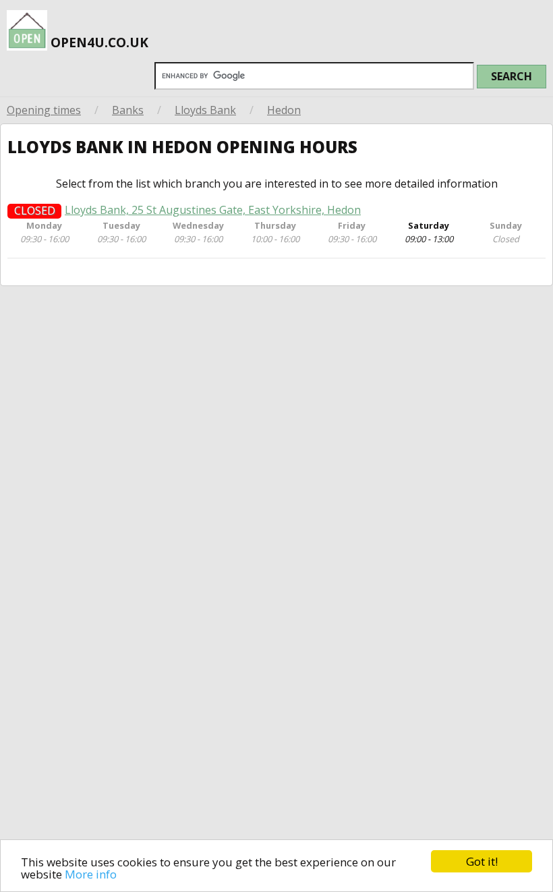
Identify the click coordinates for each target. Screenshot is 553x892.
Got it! (482, 861)
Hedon (284, 110)
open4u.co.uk (97, 42)
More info (91, 874)
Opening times (44, 110)
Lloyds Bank (205, 110)
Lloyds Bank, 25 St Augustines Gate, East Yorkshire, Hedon (213, 210)
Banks (128, 110)
